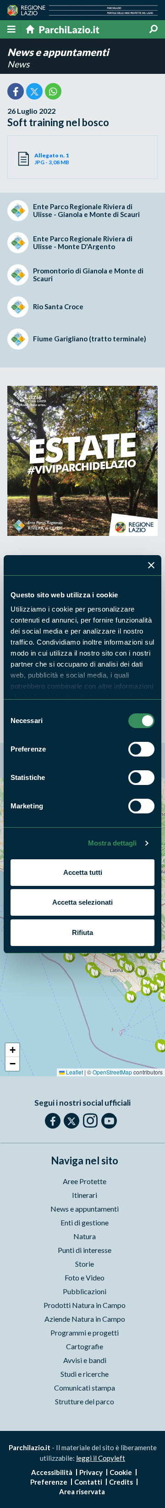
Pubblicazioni (84, 1291)
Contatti (88, 1482)
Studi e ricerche (84, 1373)
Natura (84, 1236)
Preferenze (48, 1482)
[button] (130, 996)
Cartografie (84, 1346)
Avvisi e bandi (84, 1360)
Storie (84, 1263)
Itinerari (84, 1195)
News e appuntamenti (58, 52)
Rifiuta (82, 932)
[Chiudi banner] (151, 565)
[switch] (141, 749)
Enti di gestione (84, 1222)
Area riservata (82, 1491)
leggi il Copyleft (100, 1458)
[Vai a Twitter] (71, 1121)
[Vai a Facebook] (52, 1121)
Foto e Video (84, 1277)
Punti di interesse (84, 1250)
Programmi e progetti (84, 1332)
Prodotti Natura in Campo (85, 1305)
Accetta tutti (82, 872)
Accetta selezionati (82, 902)
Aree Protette (84, 1181)
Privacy (91, 1472)
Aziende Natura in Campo (84, 1318)
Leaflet (74, 1072)
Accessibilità (51, 1472)
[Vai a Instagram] (90, 1120)
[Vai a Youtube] (109, 1121)
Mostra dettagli (112, 843)
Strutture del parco (84, 1401)
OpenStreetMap (112, 1072)
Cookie (121, 1472)
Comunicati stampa (84, 1387)
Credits (121, 1482)
